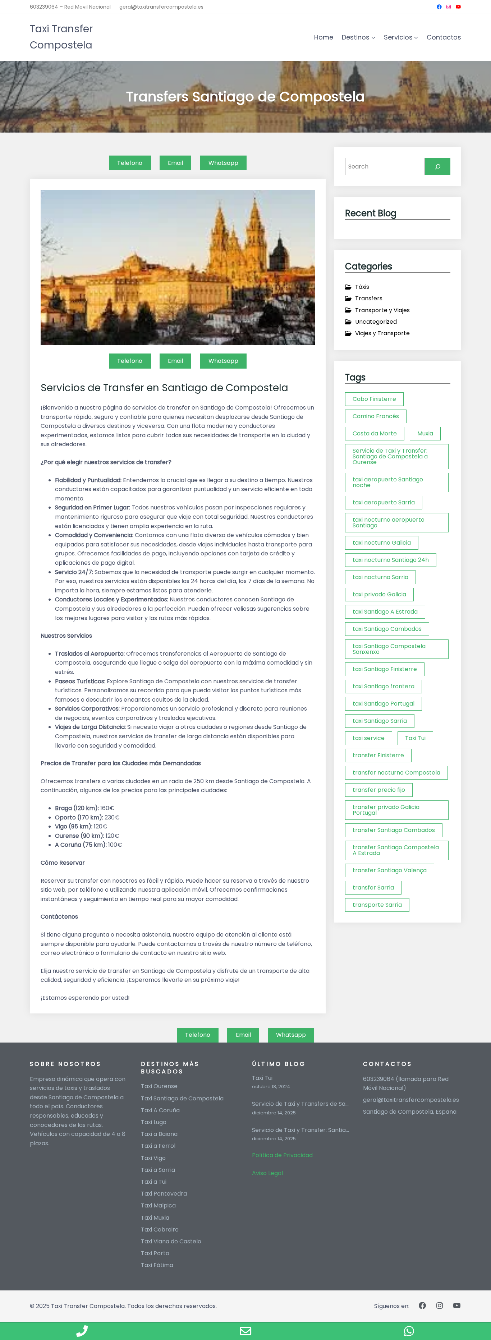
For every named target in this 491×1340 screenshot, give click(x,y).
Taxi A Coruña (160, 1110)
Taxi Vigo (153, 1158)
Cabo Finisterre (374, 399)
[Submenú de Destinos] (373, 38)
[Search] (437, 166)
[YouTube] (458, 7)
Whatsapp (223, 163)
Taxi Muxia (155, 1218)
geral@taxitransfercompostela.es (161, 6)
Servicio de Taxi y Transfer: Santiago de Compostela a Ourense (390, 456)
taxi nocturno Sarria (380, 577)
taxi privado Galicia (379, 594)
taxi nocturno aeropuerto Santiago (389, 523)
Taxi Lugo (153, 1122)
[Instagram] (448, 7)
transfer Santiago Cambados (394, 830)
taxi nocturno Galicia (382, 543)
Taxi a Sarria (158, 1170)
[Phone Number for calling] (82, 1331)
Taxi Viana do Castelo (171, 1241)
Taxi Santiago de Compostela (182, 1098)
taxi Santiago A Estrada (385, 611)
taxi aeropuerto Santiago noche (388, 482)
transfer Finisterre (378, 755)
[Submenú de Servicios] (416, 38)
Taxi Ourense (159, 1086)
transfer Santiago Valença (390, 870)
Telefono (129, 163)
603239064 (379, 1079)
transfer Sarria (373, 887)
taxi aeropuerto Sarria (384, 502)
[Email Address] (245, 1331)
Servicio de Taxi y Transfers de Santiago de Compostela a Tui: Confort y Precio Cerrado (301, 1104)
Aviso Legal (267, 1173)
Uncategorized (376, 322)
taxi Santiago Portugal (383, 703)
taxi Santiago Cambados (387, 629)
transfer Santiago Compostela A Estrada (396, 850)
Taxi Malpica (158, 1205)
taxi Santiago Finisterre (385, 669)
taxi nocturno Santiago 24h (391, 560)
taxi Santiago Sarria (380, 721)
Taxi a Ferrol (158, 1146)
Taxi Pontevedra (164, 1193)
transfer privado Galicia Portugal (386, 810)
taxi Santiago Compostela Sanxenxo (389, 649)
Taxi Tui (415, 738)
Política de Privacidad (282, 1155)
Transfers (368, 298)
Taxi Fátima (157, 1265)
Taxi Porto (155, 1253)
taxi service (369, 738)
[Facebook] (439, 7)
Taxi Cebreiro (160, 1229)
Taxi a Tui (153, 1182)
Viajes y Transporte (382, 333)
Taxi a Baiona (159, 1134)
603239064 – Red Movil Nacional (70, 6)
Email (175, 163)
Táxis (362, 287)
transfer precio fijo (379, 790)
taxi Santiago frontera (383, 686)
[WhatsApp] (409, 1331)
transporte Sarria (377, 905)
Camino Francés (376, 416)
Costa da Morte (375, 433)
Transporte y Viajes (382, 310)
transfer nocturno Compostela (396, 772)
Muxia (425, 433)
